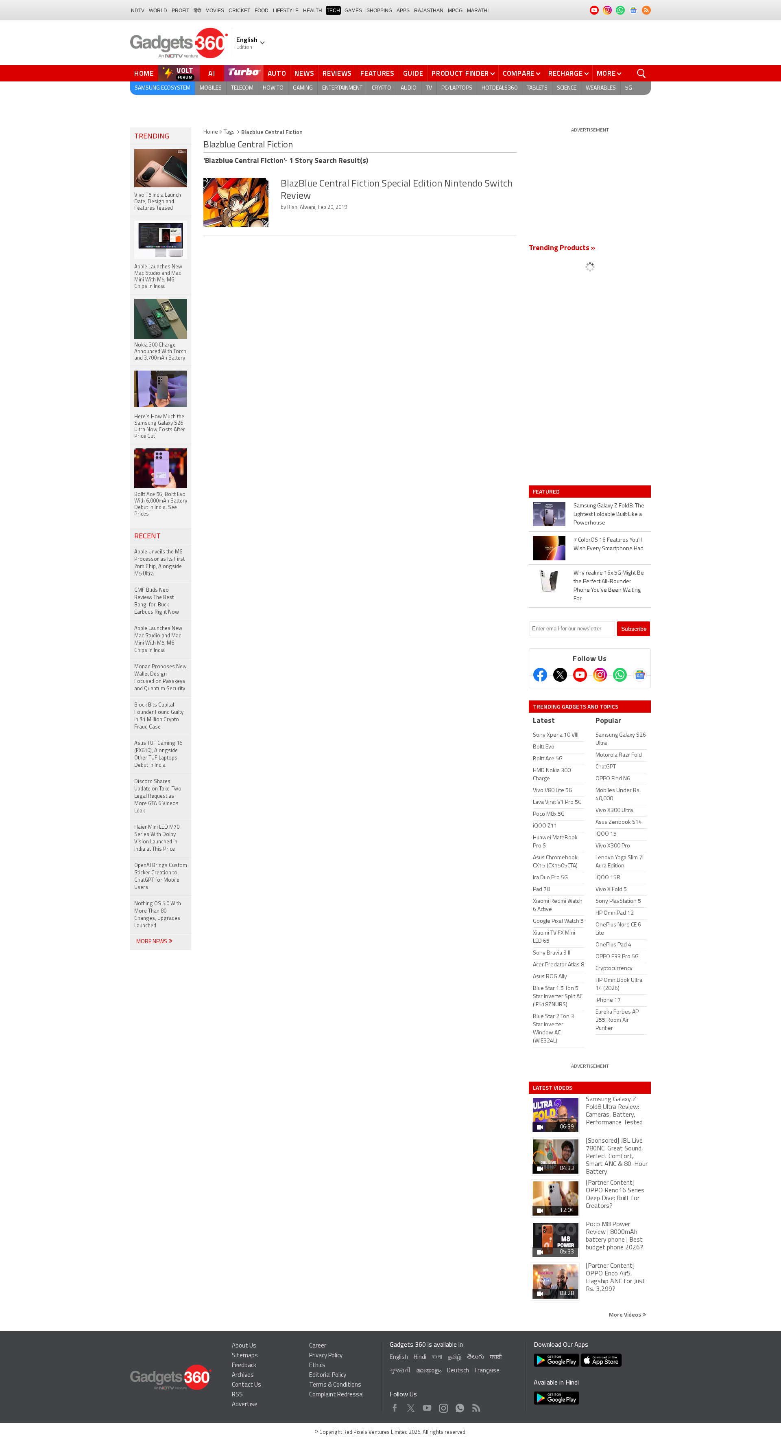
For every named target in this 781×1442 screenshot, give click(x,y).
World (158, 10)
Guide (413, 73)
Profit (180, 10)
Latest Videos (552, 1088)
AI (212, 73)
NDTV (137, 10)
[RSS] (646, 10)
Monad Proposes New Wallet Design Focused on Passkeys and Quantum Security (160, 677)
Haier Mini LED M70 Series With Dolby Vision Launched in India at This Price (156, 838)
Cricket (239, 10)
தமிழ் (454, 1357)
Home (144, 73)
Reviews (337, 73)
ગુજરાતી (400, 1371)
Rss (475, 1406)
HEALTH (312, 10)
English (399, 1357)
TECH (333, 10)
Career (317, 1346)
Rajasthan (428, 10)
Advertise (244, 1405)
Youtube (427, 1406)
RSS (237, 1395)
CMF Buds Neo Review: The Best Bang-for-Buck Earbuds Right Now (156, 601)
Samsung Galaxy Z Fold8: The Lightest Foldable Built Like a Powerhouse (609, 514)
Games (353, 10)
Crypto (381, 88)
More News (152, 942)
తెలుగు (475, 1357)
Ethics (317, 1366)
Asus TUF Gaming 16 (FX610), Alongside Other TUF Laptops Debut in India (158, 754)
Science (566, 88)
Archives (243, 1375)
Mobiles (211, 88)
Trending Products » (562, 248)
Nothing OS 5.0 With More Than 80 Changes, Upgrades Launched (157, 914)
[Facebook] (540, 675)
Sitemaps (245, 1356)
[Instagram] (600, 675)
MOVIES (214, 10)
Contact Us (246, 1385)
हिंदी (197, 10)
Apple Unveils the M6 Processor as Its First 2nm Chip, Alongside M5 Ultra (159, 563)
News (304, 73)
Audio (409, 88)
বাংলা (437, 1357)
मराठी (496, 1357)
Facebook (395, 1406)
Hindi (420, 1357)
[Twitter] (560, 675)
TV (429, 88)
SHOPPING (379, 10)
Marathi (478, 10)
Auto (277, 73)
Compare (518, 73)
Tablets (537, 88)
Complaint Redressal (336, 1395)
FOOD (261, 10)
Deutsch (458, 1371)
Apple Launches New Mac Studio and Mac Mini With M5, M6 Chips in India (158, 639)
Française (487, 1371)
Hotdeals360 (499, 88)
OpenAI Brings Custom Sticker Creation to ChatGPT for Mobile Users (160, 876)
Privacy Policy (326, 1356)
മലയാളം (428, 1371)
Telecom (242, 88)
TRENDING (151, 136)
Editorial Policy (327, 1375)
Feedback (244, 1366)
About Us (244, 1346)
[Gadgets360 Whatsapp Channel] (620, 675)
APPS (403, 10)
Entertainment (342, 88)
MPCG (455, 10)
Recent (147, 536)
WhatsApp (460, 1406)
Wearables (601, 88)
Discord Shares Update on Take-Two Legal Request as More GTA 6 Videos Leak (157, 796)
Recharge (565, 73)
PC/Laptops (456, 88)
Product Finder (460, 73)
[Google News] (640, 675)
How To (273, 88)
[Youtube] (580, 675)
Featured (547, 491)
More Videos (625, 1314)
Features (377, 73)
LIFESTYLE (286, 10)
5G (628, 88)
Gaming (303, 88)
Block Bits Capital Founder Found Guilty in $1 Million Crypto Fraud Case (158, 716)
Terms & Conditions (335, 1385)
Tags (229, 132)
